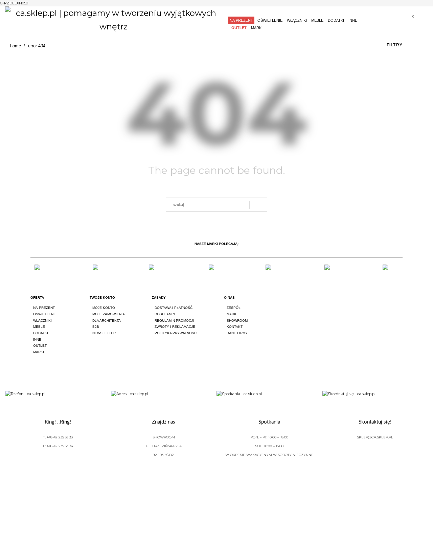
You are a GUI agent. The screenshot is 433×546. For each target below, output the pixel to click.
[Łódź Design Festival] (100, 269)
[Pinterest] (399, 303)
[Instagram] (380, 303)
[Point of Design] (390, 269)
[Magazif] (332, 269)
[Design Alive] (216, 269)
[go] (258, 205)
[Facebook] (362, 303)
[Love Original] (42, 269)
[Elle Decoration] (158, 269)
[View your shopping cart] (410, 21)
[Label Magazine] (274, 269)
